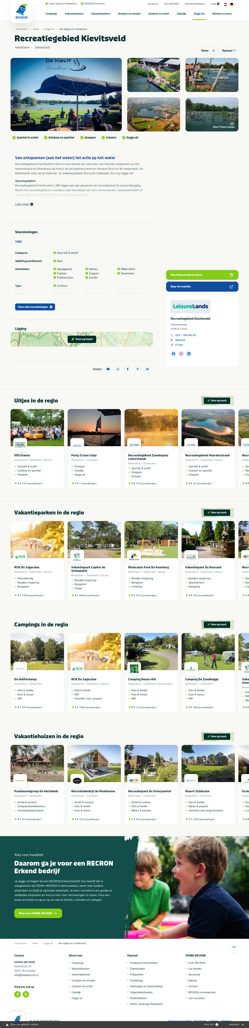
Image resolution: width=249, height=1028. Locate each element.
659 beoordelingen (89, 595)
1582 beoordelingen (33, 595)
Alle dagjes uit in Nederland (73, 29)
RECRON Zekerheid (94, 3)
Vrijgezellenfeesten (141, 992)
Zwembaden (137, 968)
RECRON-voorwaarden (202, 992)
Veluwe (47, 459)
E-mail (179, 344)
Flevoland (206, 795)
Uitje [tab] (18, 241)
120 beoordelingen (146, 707)
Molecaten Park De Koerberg (148, 567)
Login (213, 3)
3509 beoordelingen (204, 819)
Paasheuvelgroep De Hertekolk (36, 791)
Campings (51, 13)
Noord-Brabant (165, 683)
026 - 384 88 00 (185, 335)
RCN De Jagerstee (26, 567)
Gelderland (36, 459)
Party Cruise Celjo (84, 455)
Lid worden (195, 968)
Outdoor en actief (159, 13)
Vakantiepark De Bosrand (203, 567)
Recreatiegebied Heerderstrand (207, 455)
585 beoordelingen (203, 707)
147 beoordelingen (32, 483)
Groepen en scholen (129, 13)
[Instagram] (26, 994)
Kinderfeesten (138, 998)
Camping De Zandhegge (201, 679)
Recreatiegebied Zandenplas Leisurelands (148, 457)
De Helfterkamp (25, 679)
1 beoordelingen (88, 483)
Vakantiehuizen (74, 13)
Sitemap (226, 1021)
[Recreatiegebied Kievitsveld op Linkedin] (189, 354)
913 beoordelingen (146, 819)
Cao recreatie (196, 998)
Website (180, 340)
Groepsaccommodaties (143, 962)
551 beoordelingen (32, 707)
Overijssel (92, 459)
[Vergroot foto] (153, 75)
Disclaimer (200, 1021)
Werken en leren (222, 13)
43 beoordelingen (32, 819)
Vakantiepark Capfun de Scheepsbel (88, 569)
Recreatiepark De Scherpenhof (149, 791)
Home (36, 29)
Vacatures (153, 3)
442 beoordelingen (203, 595)
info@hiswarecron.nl (26, 974)
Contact (193, 986)
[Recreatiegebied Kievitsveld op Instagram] (181, 354)
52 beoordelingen (202, 483)
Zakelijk (181, 13)
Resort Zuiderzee (197, 791)
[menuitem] (51, 13)
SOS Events (22, 455)
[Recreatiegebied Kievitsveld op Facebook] (173, 354)
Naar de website (181, 286)
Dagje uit (199, 13)
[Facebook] (17, 994)
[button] (233, 451)
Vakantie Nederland (195, 3)
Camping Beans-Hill (142, 679)
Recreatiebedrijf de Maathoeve (93, 791)
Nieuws (192, 980)
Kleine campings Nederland (146, 1003)
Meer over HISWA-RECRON (35, 913)
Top (234, 947)
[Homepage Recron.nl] (18, 1020)
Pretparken (136, 974)
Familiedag (136, 980)
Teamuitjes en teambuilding (146, 986)
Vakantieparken (100, 13)
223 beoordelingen (89, 819)
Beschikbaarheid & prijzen (187, 275)
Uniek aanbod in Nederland (63, 3)
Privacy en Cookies (180, 1021)
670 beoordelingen (146, 595)
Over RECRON (171, 3)
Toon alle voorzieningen (33, 307)
